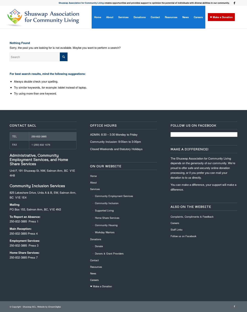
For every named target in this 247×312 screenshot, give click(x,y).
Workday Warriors (105, 232)
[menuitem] (98, 17)
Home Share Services (107, 218)
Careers (94, 280)
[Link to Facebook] (234, 3)
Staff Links (177, 229)
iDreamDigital (54, 306)
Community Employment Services (114, 196)
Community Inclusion (106, 203)
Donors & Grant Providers (109, 253)
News (93, 273)
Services (95, 189)
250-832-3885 (39, 136)
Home (93, 176)
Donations (95, 239)
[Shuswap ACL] (44, 17)
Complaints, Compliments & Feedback (192, 216)
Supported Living (104, 210)
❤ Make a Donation (101, 286)
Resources (96, 267)
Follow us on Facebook (183, 236)
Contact (94, 260)
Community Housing (106, 225)
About (93, 182)
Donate (99, 246)
